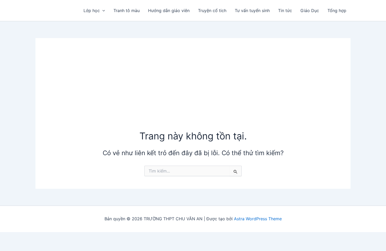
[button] (102, 10)
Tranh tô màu (126, 10)
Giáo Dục (309, 10)
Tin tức (285, 10)
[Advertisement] (193, 90)
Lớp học (92, 10)
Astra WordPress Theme (258, 218)
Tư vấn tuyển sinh (252, 10)
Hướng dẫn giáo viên (169, 10)
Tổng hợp (336, 10)
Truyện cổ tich (212, 10)
